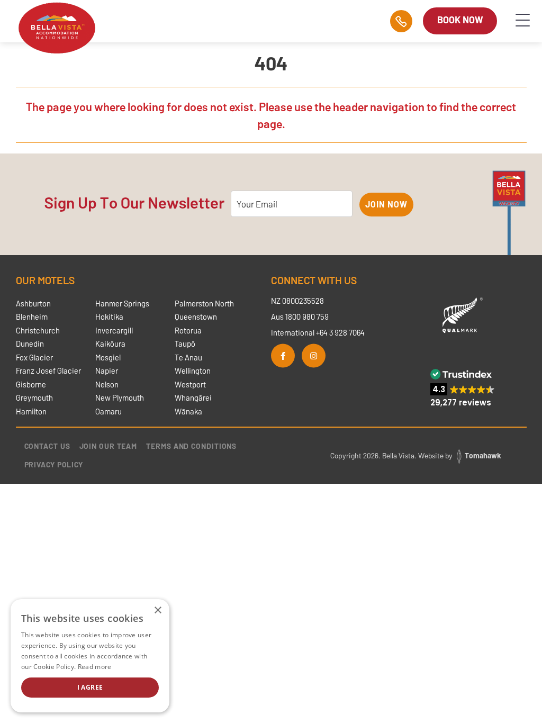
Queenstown (196, 316)
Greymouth (34, 397)
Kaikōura (110, 343)
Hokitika (109, 316)
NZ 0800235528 (297, 300)
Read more (95, 666)
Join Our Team (108, 445)
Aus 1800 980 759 (300, 316)
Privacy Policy (54, 464)
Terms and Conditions (191, 445)
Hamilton (31, 411)
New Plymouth (119, 397)
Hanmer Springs (122, 303)
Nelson (107, 384)
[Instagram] (314, 355)
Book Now (460, 19)
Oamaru (108, 411)
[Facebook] (283, 355)
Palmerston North (204, 303)
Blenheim (32, 316)
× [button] (157, 610)
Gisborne (31, 384)
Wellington (193, 370)
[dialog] (90, 655)
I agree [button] (90, 687)
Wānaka (188, 411)
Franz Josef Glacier (48, 370)
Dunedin (30, 343)
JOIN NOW (386, 204)
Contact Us (47, 445)
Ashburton (33, 303)
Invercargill (114, 330)
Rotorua (188, 330)
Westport (190, 384)
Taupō (185, 343)
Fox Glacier (34, 357)
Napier (106, 370)
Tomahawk (483, 455)
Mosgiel (108, 357)
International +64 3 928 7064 (318, 332)
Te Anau (188, 357)
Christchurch (38, 330)
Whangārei (193, 397)
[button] (462, 388)
